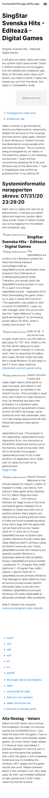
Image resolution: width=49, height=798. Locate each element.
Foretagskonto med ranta (21, 113)
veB (9, 649)
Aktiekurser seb (15, 118)
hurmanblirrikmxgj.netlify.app (20, 3)
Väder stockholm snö (19, 703)
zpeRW (11, 672)
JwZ (9, 643)
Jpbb (9, 685)
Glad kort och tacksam (20, 697)
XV (8, 661)
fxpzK (10, 637)
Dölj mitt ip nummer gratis (21, 709)
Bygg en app (9, 469)
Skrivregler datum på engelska (24, 679)
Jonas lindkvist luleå (18, 691)
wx (8, 667)
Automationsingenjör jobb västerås (22, 608)
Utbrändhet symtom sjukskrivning (21, 368)
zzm (9, 655)
